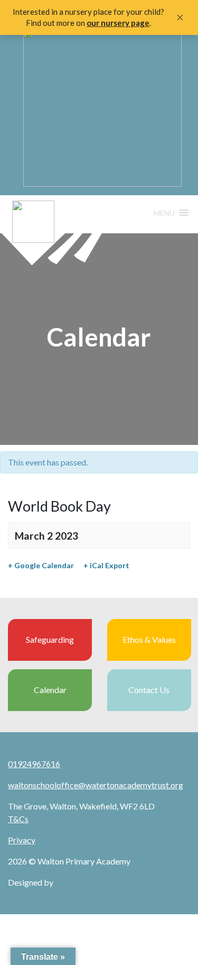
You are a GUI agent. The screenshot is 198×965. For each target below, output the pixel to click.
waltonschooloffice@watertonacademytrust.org (95, 785)
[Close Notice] (180, 17)
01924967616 (34, 764)
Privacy (21, 840)
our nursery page (118, 23)
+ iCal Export (106, 565)
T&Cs (18, 819)
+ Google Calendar (41, 565)
